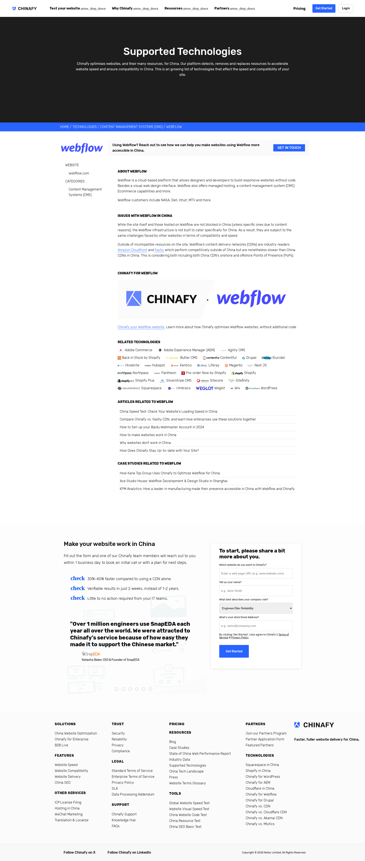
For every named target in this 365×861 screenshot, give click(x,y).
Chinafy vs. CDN (258, 806)
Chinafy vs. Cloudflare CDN (266, 812)
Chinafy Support (124, 814)
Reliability (119, 739)
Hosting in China (67, 808)
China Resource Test (184, 821)
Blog (172, 742)
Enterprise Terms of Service (133, 777)
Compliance (121, 751)
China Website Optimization (76, 733)
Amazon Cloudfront (132, 250)
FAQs (116, 826)
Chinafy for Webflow (261, 794)
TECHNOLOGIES (84, 127)
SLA (115, 788)
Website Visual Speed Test (189, 809)
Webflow (174, 127)
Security (118, 733)
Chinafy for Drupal (260, 800)
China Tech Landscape (186, 771)
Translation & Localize (72, 820)
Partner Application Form (265, 739)
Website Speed (66, 765)
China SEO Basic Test (185, 827)
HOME (64, 127)
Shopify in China (258, 771)
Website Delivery (68, 777)
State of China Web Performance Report (200, 754)
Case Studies (179, 748)
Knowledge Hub (124, 820)
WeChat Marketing (69, 814)
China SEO (63, 783)
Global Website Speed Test (189, 803)
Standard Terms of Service (132, 771)
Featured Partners (260, 745)
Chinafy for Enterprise (72, 739)
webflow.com (79, 173)
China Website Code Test (188, 815)
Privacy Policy (239, 637)
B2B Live (61, 745)
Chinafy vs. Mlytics (260, 824)
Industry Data (179, 760)
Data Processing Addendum (133, 794)
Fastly (159, 250)
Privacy (118, 745)
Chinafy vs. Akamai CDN (264, 818)
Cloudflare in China (260, 788)
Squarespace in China (262, 765)
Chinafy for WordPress (263, 777)
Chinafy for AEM (258, 783)
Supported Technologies (187, 765)
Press (173, 777)
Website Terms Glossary (187, 783)
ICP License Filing (68, 802)
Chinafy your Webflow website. (141, 327)
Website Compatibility (71, 771)
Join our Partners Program (266, 733)
